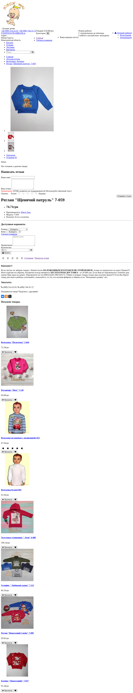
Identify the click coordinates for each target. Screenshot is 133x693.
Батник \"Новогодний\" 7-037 (15, 681)
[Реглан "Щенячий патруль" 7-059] (32, 131)
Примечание (6, 245)
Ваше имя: (5, 177)
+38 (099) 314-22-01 (9, 31)
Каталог (9, 42)
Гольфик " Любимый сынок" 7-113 (17, 585)
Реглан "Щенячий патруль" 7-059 (21, 64)
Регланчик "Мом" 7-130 (12, 390)
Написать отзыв (42, 258)
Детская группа (13, 59)
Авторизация (126, 37)
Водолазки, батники (15, 61)
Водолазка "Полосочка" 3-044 (15, 342)
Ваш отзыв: (6, 189)
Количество (6, 247)
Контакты (10, 49)
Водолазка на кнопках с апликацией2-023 (20, 438)
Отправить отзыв (124, 196)
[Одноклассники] (6, 296)
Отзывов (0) (11, 157)
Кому (3, 232)
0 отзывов (28, 258)
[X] (9, 296)
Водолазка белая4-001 (11, 490)
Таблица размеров (44, 40)
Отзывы (9, 45)
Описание (10, 155)
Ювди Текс (26, 212)
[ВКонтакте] (2, 296)
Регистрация (125, 35)
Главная (39, 38)
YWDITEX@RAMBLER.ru (13, 33)
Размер (4, 229)
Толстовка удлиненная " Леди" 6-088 (18, 537)
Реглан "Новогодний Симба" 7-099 (17, 633)
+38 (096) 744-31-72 (27, 31)
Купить (7, 253)
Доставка (10, 47)
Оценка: (4, 193)
